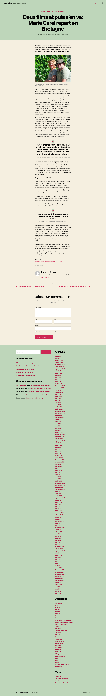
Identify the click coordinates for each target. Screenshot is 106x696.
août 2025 (58, 371)
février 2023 (59, 432)
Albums (57, 607)
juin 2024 (58, 398)
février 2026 (59, 360)
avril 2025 (58, 379)
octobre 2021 (59, 464)
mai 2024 (58, 400)
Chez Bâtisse (40, 265)
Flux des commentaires (62, 681)
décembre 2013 (60, 570)
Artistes (43, 11)
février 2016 (58, 538)
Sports (57, 662)
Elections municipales (61, 630)
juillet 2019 (58, 502)
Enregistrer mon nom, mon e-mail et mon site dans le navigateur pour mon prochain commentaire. (53, 332)
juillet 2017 (58, 523)
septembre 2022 (60, 441)
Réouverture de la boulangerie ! (36, 398)
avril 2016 (58, 536)
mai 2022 (58, 449)
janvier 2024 (59, 409)
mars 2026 (58, 358)
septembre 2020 (60, 489)
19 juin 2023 (53, 34)
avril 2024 (58, 403)
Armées (57, 609)
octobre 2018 (59, 515)
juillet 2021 (58, 470)
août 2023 (58, 419)
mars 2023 (58, 430)
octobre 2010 (59, 578)
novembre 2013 (59, 572)
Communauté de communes (63, 620)
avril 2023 (58, 428)
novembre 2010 (59, 576)
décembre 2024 (60, 386)
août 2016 (58, 530)
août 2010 (58, 582)
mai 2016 (57, 534)
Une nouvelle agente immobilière (26, 375)
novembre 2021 (59, 462)
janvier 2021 (58, 481)
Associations (59, 616)
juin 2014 (58, 557)
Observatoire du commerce (24, 372)
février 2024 (59, 407)
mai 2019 (57, 506)
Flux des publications (61, 678)
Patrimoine (58, 649)
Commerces (58, 618)
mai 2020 (58, 494)
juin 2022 (58, 447)
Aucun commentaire (63, 34)
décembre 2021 (60, 460)
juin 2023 (58, 424)
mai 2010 (57, 589)
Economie (58, 628)
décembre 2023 (60, 411)
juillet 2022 (58, 445)
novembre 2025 (60, 367)
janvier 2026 (59, 362)
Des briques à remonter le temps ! (40, 385)
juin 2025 (58, 375)
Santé (56, 658)
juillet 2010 (58, 585)
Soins (56, 660)
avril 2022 (58, 451)
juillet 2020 (58, 491)
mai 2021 (57, 474)
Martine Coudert (21, 385)
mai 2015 (57, 544)
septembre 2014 (60, 551)
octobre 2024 (59, 390)
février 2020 (59, 496)
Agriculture (58, 603)
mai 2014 (57, 559)
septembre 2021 (60, 466)
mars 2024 (58, 405)
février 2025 (59, 383)
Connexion (58, 676)
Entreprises (58, 635)
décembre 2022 (60, 434)
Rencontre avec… (60, 656)
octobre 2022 (59, 438)
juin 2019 (58, 504)
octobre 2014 (59, 549)
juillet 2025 (58, 373)
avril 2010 (58, 591)
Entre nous (50, 11)
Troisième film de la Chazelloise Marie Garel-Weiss (48, 261)
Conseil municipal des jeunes (64, 622)
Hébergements (59, 641)
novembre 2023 (60, 413)
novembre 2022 (60, 436)
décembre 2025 (60, 364)
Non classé (58, 647)
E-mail (55, 319)
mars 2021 (58, 479)
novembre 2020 (60, 485)
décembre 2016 (60, 527)
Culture (57, 626)
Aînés (56, 605)
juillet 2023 (58, 422)
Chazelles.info (7, 3)
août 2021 (58, 468)
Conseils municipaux (61, 624)
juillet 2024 (58, 396)
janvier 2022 (59, 458)
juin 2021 (57, 472)
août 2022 (58, 443)
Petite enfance (59, 652)
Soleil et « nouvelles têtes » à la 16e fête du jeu (30, 366)
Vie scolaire (58, 666)
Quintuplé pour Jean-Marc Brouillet (39, 391)
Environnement (59, 637)
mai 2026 (58, 356)
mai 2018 (57, 519)
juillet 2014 (58, 555)
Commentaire (38, 307)
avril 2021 (58, 477)
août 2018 (58, 517)
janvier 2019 (59, 510)
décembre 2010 (60, 574)
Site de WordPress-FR (61, 683)
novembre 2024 (60, 388)
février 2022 (59, 455)
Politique (57, 654)
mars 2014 (58, 563)
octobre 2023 (59, 415)
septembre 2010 (60, 580)
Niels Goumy (44, 34)
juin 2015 (57, 542)
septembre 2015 (60, 540)
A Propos (95, 3)
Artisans (57, 611)
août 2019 (58, 500)
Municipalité (58, 645)
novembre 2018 (59, 513)
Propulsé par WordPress (35, 692)
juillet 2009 (58, 593)
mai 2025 (58, 377)
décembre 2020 (60, 483)
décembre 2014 (60, 546)
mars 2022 (58, 453)
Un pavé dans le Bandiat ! (62, 664)
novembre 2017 (59, 521)
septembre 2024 (60, 392)
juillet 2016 (58, 532)
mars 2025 (58, 381)
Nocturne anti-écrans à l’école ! (25, 369)
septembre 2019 (60, 498)
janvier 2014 (59, 568)
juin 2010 (58, 587)
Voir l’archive (45, 277)
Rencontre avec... (60, 11)
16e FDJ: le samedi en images (25, 363)
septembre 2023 (60, 417)
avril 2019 (58, 508)
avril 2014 (58, 561)
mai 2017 (57, 525)
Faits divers (58, 639)
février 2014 (58, 565)
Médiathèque (59, 643)
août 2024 (58, 394)
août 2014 (58, 553)
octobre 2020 (59, 487)
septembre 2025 (60, 369)
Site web (37, 325)
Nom (36, 319)
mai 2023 (58, 426)
